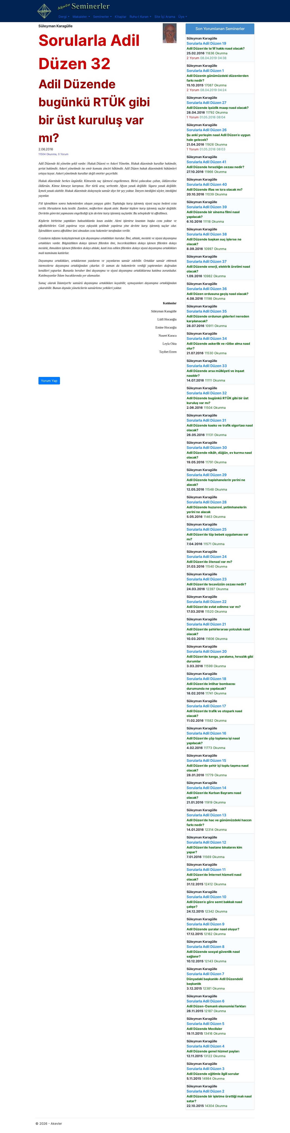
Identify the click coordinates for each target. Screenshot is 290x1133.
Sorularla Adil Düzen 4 (206, 1046)
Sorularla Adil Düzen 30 (207, 447)
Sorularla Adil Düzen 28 (207, 502)
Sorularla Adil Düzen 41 (206, 162)
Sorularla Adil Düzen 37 (207, 261)
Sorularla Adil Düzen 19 (206, 43)
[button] (64, 17)
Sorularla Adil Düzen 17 (206, 706)
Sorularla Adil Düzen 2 (205, 1091)
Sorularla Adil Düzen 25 (206, 529)
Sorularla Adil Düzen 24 (207, 557)
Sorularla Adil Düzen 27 (206, 103)
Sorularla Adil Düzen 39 (207, 207)
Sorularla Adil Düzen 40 (207, 184)
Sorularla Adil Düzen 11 (206, 869)
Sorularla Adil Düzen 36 (207, 289)
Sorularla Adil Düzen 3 (206, 1069)
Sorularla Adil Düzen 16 (206, 733)
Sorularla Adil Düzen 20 (207, 651)
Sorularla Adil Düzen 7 (205, 974)
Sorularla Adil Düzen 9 (206, 924)
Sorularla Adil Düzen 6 (206, 1001)
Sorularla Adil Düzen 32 (207, 393)
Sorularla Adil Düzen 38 (207, 234)
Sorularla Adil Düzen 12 (206, 842)
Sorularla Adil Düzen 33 (207, 366)
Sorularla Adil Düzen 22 (206, 602)
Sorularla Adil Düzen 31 (206, 420)
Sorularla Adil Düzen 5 (205, 1024)
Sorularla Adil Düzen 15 (206, 760)
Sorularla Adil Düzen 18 (206, 679)
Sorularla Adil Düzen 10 (206, 897)
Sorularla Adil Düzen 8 (206, 947)
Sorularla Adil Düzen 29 (207, 475)
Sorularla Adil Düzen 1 (205, 71)
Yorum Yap (49, 381)
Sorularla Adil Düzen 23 (207, 579)
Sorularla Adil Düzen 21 (206, 624)
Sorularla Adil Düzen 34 (207, 338)
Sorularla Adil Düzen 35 (207, 311)
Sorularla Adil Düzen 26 (207, 130)
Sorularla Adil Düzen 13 (206, 815)
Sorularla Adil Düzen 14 (206, 788)
